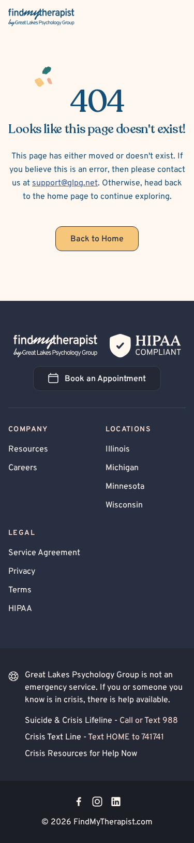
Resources (28, 449)
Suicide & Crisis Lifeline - (101, 721)
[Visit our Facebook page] (78, 801)
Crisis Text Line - (94, 737)
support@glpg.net (65, 183)
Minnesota (125, 487)
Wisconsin (124, 505)
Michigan (122, 468)
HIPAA (20, 609)
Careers (22, 468)
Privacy (21, 571)
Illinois (118, 449)
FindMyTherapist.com (113, 822)
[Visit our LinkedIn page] (116, 801)
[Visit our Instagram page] (97, 801)
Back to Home (97, 239)
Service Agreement (44, 553)
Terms (20, 590)
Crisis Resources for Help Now (81, 754)
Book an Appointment (113, 382)
